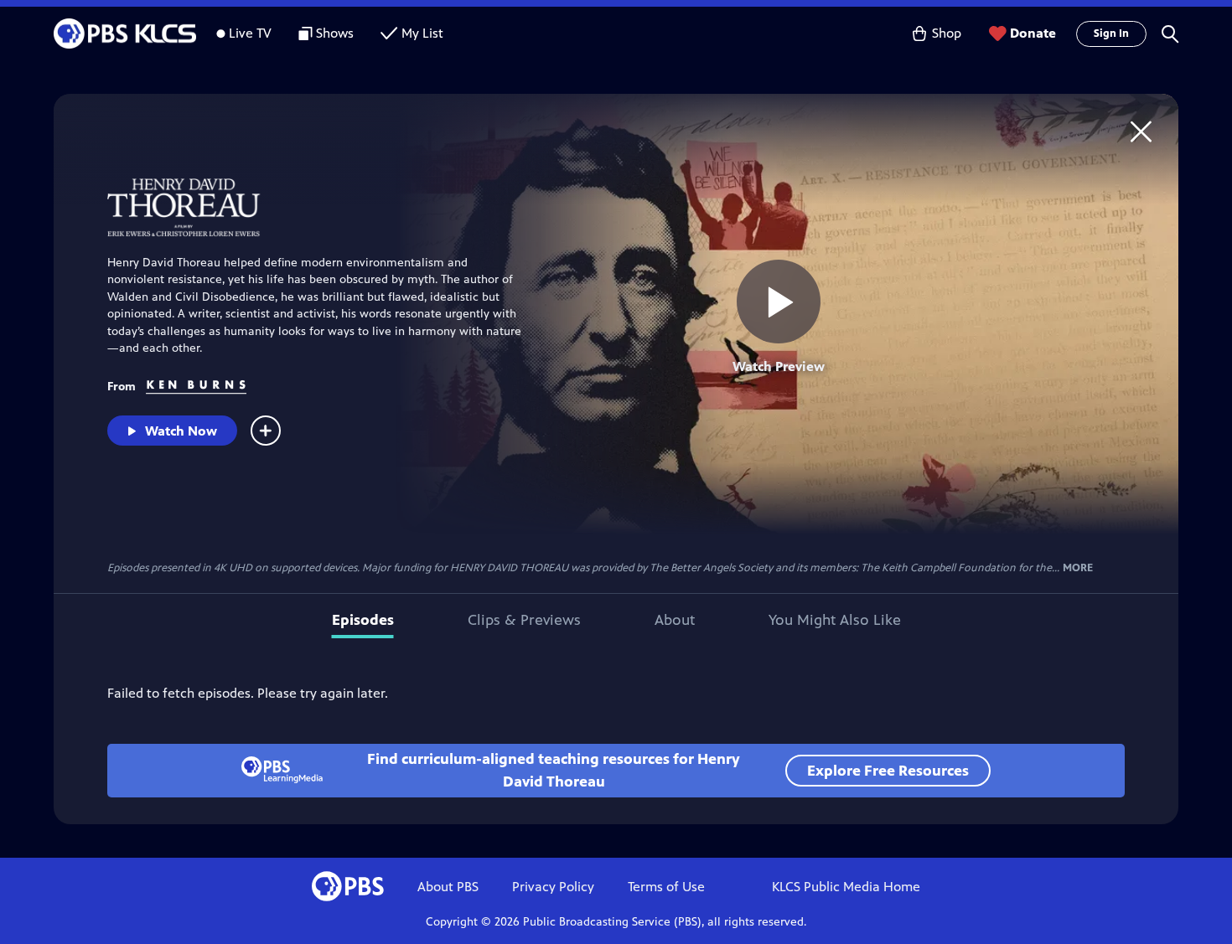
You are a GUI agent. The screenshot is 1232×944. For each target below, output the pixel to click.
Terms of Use (666, 887)
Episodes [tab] (363, 620)
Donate (1033, 33)
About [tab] (675, 620)
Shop (946, 33)
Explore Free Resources (888, 770)
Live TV (250, 33)
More (1078, 568)
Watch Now (181, 431)
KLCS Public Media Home (846, 887)
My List (422, 33)
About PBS (448, 887)
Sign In (1111, 33)
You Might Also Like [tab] (835, 620)
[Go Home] (1141, 131)
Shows (335, 33)
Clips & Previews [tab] (524, 620)
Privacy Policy (553, 887)
